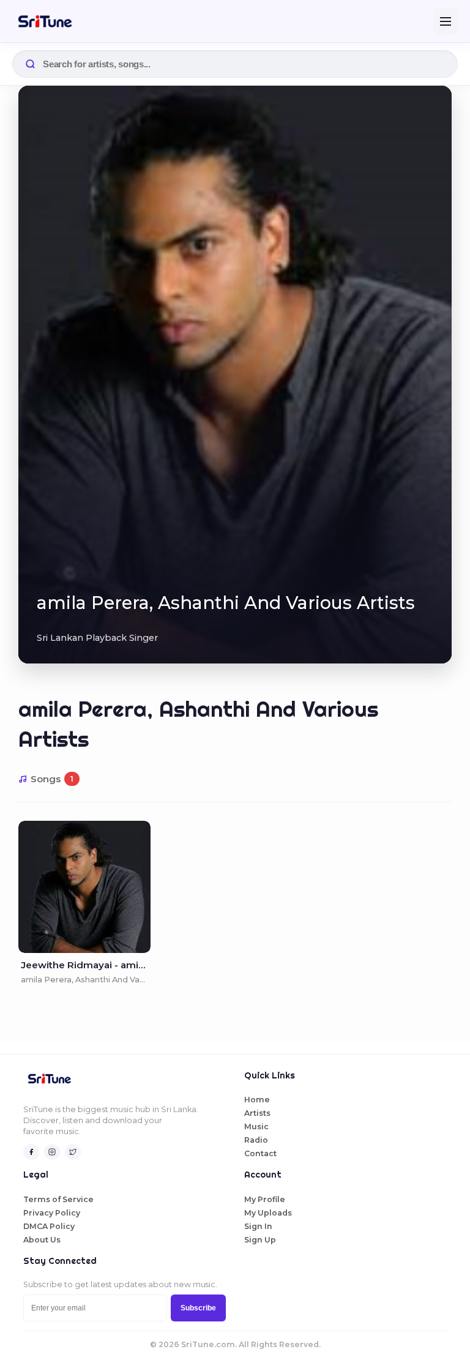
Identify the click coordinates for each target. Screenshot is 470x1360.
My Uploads (268, 1212)
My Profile (264, 1199)
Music (256, 1126)
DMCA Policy (49, 1226)
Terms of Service (58, 1199)
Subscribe (198, 1308)
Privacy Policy (51, 1212)
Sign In (258, 1226)
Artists (257, 1113)
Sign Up (260, 1239)
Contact (260, 1153)
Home (257, 1099)
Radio (256, 1140)
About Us (42, 1239)
